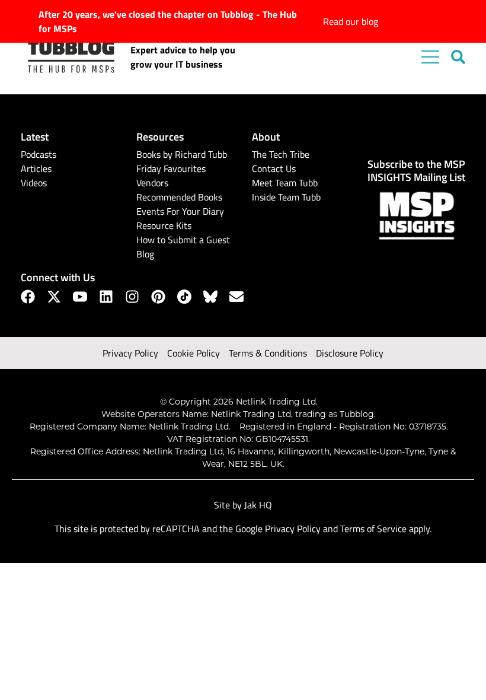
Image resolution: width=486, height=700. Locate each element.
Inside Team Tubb (286, 196)
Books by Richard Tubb (181, 154)
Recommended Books (179, 196)
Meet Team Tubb (285, 182)
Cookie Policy (193, 352)
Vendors (152, 182)
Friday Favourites (171, 168)
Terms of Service (373, 528)
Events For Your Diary (180, 211)
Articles (36, 168)
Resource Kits (163, 225)
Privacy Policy (130, 352)
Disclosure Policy (349, 352)
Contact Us (274, 168)
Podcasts (38, 154)
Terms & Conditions (268, 352)
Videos (34, 182)
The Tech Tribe (280, 154)
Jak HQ (258, 504)
